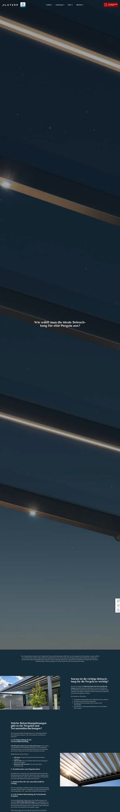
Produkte (48, 5)
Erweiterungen (59, 5)
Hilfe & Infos (79, 5)
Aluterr (69, 5)
